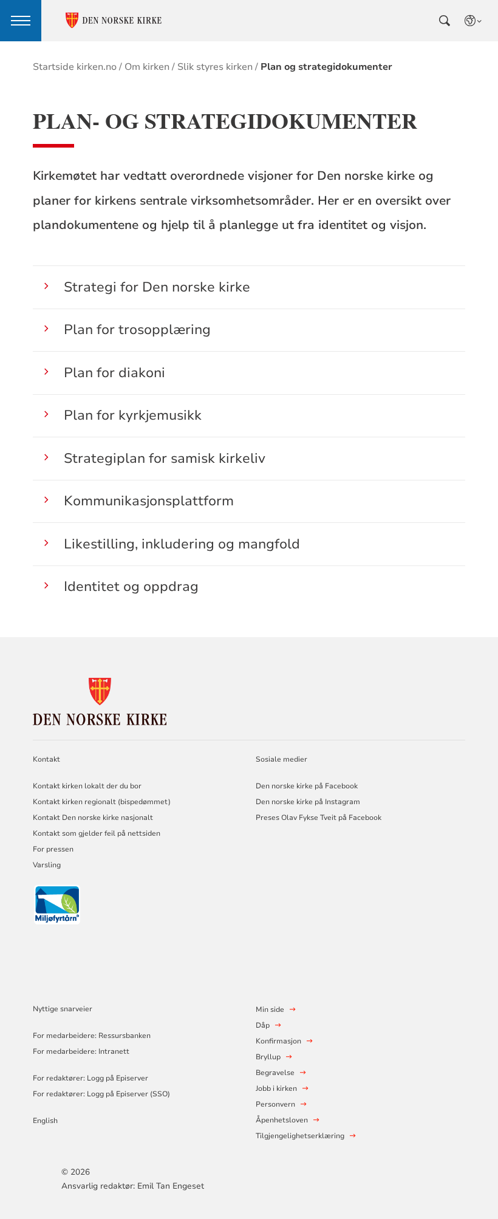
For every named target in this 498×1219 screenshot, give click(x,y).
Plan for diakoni (114, 372)
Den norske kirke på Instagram (308, 802)
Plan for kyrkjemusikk (133, 415)
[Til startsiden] (99, 699)
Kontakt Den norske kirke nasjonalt (93, 817)
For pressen (53, 849)
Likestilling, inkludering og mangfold (182, 543)
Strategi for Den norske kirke (157, 287)
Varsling (47, 865)
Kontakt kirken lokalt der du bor (88, 786)
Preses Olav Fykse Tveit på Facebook (318, 817)
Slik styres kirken (215, 66)
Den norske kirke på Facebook (307, 786)
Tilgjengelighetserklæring (300, 1136)
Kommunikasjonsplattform (149, 500)
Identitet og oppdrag (131, 586)
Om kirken (146, 66)
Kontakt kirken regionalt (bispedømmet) (102, 802)
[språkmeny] (474, 20)
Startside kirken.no (75, 66)
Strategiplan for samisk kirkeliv (164, 458)
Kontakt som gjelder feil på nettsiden (96, 833)
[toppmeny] (20, 20)
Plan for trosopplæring (137, 329)
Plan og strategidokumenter (326, 66)
